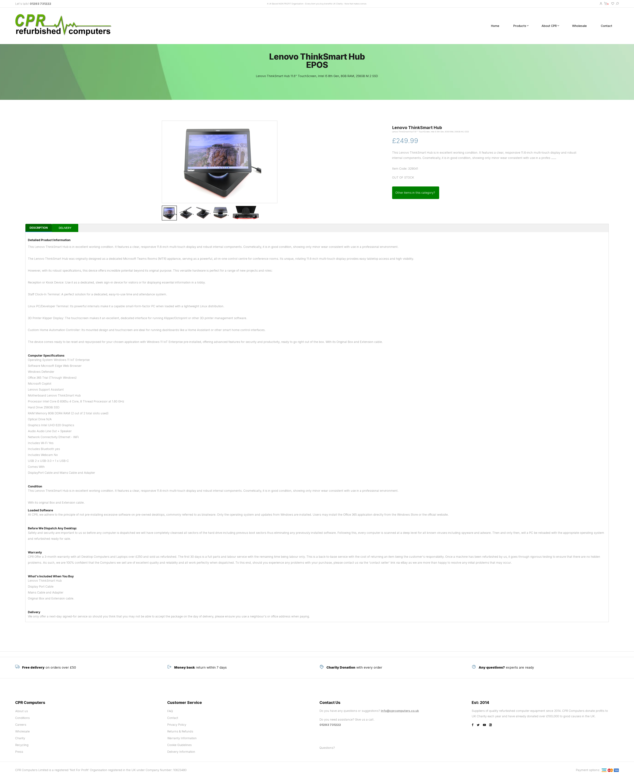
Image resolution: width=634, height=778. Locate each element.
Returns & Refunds (180, 731)
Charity (20, 738)
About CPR (549, 26)
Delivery (65, 228)
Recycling (22, 745)
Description (39, 227)
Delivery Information (181, 751)
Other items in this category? (415, 192)
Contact (606, 26)
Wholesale (579, 26)
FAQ (170, 711)
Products (519, 26)
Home (495, 26)
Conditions (22, 718)
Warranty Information (182, 738)
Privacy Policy (176, 724)
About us (21, 711)
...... (553, 158)
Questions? (327, 747)
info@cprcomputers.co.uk (400, 710)
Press (19, 751)
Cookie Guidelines (179, 745)
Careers (20, 724)
